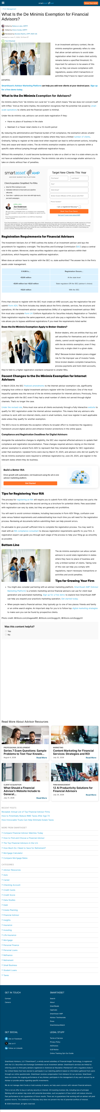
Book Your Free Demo (69, 211)
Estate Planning (10, 910)
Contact (8, 998)
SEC (78, 246)
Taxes (6, 975)
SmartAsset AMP (56, 1014)
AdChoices (54, 1046)
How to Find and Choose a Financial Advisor (24, 838)
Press (52, 1021)
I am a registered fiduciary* (67, 207)
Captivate (53, 1010)
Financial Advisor (11, 915)
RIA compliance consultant (26, 531)
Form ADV (12, 305)
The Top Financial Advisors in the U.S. (20, 843)
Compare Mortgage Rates (15, 858)
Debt (5, 905)
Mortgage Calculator (13, 853)
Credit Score (9, 895)
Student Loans (10, 970)
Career (6, 880)
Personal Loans (10, 950)
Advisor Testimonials (58, 1017)
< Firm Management (9, 9)
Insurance (7, 925)
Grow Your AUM (91, 3)
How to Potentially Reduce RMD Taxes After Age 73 (26, 816)
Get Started (30, 483)
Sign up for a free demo (54, 595)
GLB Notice (54, 1049)
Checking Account (11, 885)
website (91, 407)
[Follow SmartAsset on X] (6, 1043)
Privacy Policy (55, 1042)
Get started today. (69, 598)
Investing (7, 930)
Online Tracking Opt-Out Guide (62, 1053)
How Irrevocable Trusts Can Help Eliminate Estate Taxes (28, 820)
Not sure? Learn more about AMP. (69, 215)
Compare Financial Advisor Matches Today (23, 833)
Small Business (10, 965)
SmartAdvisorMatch (57, 1025)
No (8, 634)
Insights (6, 920)
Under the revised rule (12, 407)
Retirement (8, 960)
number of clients (82, 137)
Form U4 (29, 313)
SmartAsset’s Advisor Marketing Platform (21, 85)
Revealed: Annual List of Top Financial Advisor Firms (26, 812)
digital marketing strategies (85, 608)
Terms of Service (56, 1038)
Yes (9, 631)
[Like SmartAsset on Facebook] (6, 1038)
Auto (5, 875)
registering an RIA (25, 499)
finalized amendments (34, 385)
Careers (8, 1002)
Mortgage (8, 940)
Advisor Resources (12, 870)
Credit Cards (9, 890)
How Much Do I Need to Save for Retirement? (24, 848)
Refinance (7, 955)
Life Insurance (9, 935)
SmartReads (54, 1006)
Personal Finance (11, 945)
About (52, 1002)
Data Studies (9, 900)
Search (52, 998)
